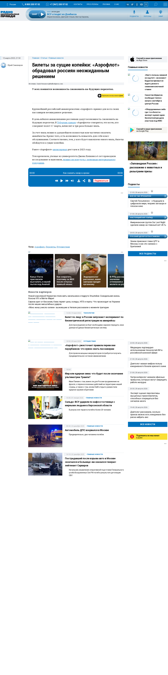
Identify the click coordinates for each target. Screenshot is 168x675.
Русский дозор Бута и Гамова (144, 236)
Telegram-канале (66, 122)
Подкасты (134, 16)
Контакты (78, 4)
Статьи (44, 58)
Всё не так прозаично (140, 196)
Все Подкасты (147, 253)
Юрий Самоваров (15, 65)
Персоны (147, 16)
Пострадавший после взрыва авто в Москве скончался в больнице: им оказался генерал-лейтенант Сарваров (90, 462)
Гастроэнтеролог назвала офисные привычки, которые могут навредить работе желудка (148, 380)
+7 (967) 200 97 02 (59, 4)
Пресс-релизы (92, 4)
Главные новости (56, 58)
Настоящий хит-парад (141, 217)
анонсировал (60, 149)
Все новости (147, 424)
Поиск (155, 4)
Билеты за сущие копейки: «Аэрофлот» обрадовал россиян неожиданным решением (75, 70)
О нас (116, 4)
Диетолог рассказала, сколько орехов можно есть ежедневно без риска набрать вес (148, 414)
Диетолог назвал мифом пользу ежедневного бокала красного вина (148, 364)
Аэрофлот (40, 246)
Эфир (160, 16)
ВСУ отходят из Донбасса (62, 14)
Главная (35, 58)
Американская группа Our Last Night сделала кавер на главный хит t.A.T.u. (148, 223)
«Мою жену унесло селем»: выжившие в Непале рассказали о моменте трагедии (68, 307)
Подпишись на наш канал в (112, 95)
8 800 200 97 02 (32, 4)
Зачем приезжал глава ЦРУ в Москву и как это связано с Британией (144, 244)
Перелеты (51, 246)
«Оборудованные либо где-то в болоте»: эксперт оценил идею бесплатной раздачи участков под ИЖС (155, 115)
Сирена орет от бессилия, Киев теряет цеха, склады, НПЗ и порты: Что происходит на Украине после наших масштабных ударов (74, 302)
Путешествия (63, 246)
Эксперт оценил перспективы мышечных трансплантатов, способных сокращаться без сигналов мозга (145, 397)
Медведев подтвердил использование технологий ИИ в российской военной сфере (146, 350)
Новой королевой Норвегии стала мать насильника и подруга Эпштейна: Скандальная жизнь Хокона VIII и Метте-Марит (74, 297)
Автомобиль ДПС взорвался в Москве (87, 430)
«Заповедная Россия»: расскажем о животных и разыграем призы (146, 167)
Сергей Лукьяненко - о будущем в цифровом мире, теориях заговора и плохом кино (148, 203)
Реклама (106, 4)
